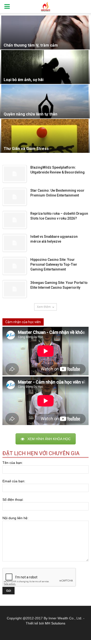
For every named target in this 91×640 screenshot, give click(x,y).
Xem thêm (44, 307)
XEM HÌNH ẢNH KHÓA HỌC (49, 439)
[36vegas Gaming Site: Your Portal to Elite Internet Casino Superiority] (14, 289)
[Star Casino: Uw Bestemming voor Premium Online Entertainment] (14, 197)
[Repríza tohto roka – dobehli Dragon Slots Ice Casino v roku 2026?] (14, 220)
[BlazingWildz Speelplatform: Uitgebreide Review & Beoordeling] (14, 174)
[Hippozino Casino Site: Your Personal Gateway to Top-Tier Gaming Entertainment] (14, 266)
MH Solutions (55, 623)
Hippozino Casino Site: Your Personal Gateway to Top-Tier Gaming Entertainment (53, 264)
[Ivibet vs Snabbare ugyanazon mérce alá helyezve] (14, 243)
